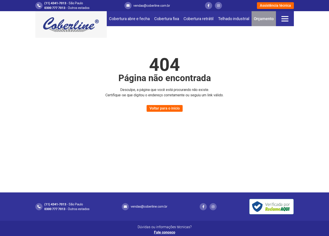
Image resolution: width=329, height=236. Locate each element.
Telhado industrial (233, 18)
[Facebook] (208, 5)
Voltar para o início (165, 108)
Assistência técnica (275, 5)
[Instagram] (218, 5)
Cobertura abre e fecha (129, 18)
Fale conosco (164, 232)
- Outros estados (67, 8)
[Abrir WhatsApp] (318, 225)
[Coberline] (71, 24)
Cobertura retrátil (199, 18)
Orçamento (264, 18)
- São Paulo (63, 3)
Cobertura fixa (166, 18)
